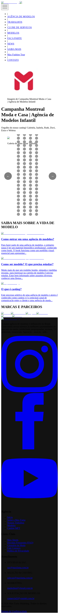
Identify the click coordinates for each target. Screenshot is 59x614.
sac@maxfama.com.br (18, 567)
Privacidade (21, 611)
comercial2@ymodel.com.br (20, 598)
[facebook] (29, 448)
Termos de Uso (8, 611)
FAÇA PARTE (14, 38)
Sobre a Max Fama (16, 520)
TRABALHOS (14, 22)
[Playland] (31, 313)
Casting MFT (13, 528)
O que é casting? (11, 289)
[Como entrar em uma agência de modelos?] (22, 233)
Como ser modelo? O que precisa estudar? (27, 264)
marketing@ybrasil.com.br (20, 588)
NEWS (10, 43)
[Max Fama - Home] (10, 2)
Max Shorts (12, 540)
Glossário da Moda (16, 545)
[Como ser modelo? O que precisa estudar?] (22, 258)
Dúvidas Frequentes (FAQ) (20, 542)
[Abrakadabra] (18, 313)
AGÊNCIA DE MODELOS (21, 16)
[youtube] (29, 505)
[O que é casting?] (10, 283)
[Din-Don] (6, 316)
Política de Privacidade (18, 551)
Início (10, 517)
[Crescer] (6, 313)
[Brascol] (17, 316)
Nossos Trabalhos (15, 522)
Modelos (11, 525)
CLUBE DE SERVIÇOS (19, 27)
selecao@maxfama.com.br (20, 578)
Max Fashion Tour (16, 54)
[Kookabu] (42, 313)
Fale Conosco (13, 548)
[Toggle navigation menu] (4, 7)
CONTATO (13, 60)
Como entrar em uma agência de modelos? (27, 239)
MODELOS (13, 33)
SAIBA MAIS (14, 49)
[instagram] (29, 391)
